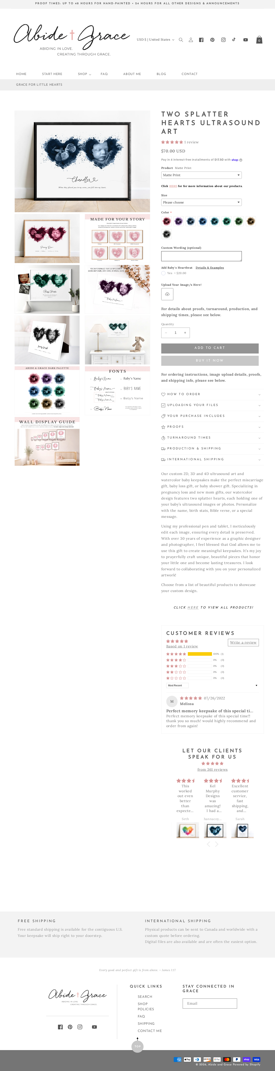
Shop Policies (146, 1006)
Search (145, 997)
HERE (173, 186)
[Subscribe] (210, 1016)
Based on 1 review (182, 646)
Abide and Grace (220, 1064)
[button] (81, 74)
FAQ (141, 1016)
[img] (191, 698)
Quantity (167, 324)
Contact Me (150, 1031)
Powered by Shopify (247, 1064)
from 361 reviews (212, 769)
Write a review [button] (243, 642)
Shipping (146, 1024)
